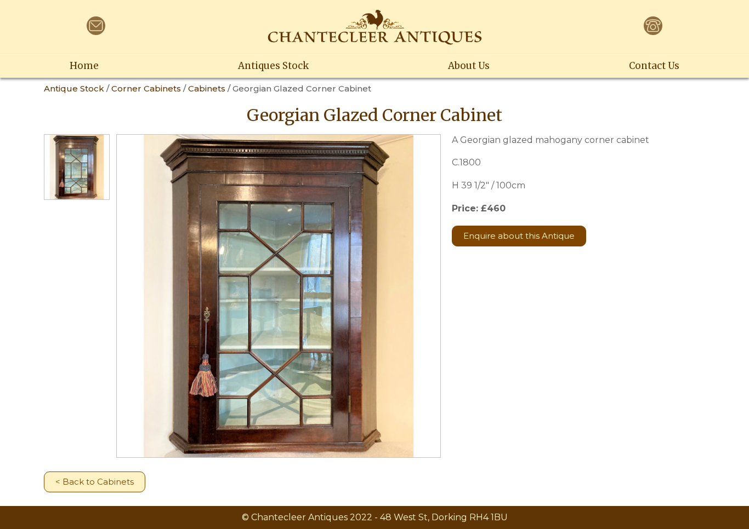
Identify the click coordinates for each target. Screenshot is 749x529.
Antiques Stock (273, 66)
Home (84, 66)
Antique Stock (74, 88)
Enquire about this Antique (519, 236)
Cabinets (206, 88)
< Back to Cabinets (94, 481)
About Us (469, 66)
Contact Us (654, 66)
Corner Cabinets (146, 88)
